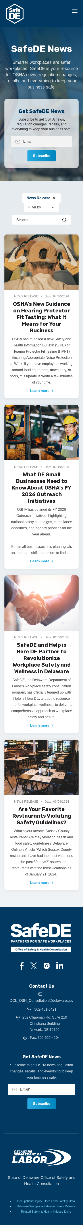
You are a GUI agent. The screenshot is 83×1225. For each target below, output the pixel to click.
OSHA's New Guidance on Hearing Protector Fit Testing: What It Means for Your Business (41, 317)
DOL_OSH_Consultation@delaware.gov (41, 1000)
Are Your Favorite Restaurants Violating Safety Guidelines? (41, 816)
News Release (38, 198)
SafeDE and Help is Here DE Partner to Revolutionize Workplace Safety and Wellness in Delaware (42, 658)
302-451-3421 (44, 1009)
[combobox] (41, 220)
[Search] (64, 220)
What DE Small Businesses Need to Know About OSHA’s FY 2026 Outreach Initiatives (41, 487)
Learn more (39, 391)
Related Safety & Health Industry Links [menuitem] (46, 1211)
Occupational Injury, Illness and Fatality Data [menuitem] (46, 1201)
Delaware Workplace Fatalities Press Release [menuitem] (46, 1206)
